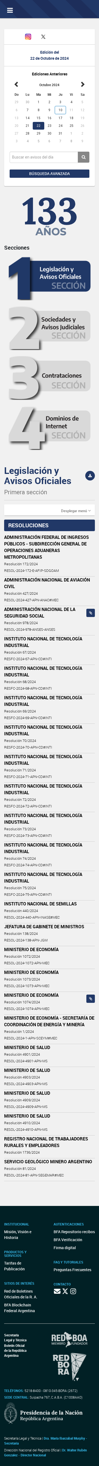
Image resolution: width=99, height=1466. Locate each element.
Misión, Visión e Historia (17, 1234)
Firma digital (65, 1247)
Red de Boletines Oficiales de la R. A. (20, 1294)
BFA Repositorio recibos (74, 1231)
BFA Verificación (68, 1239)
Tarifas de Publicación (14, 1265)
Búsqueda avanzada (49, 173)
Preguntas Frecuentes (72, 1269)
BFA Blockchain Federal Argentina (19, 1307)
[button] (76, 510)
